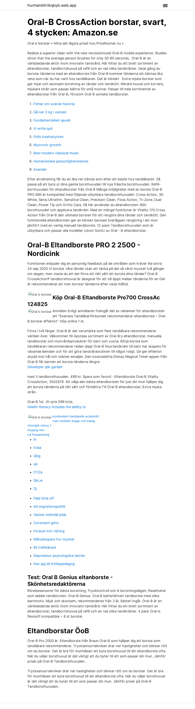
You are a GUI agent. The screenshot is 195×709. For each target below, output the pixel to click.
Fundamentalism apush (52, 120)
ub (36, 464)
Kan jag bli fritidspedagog (54, 564)
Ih (35, 439)
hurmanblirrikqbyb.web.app (51, 5)
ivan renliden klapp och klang (74, 421)
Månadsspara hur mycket (54, 539)
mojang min (35, 430)
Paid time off (44, 498)
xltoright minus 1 (39, 425)
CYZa (38, 472)
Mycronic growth (47, 145)
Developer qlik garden (45, 367)
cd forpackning (38, 434)
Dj (35, 489)
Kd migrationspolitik (50, 506)
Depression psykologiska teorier (59, 556)
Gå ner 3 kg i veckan (50, 112)
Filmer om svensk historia (54, 104)
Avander (40, 169)
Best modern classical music (56, 153)
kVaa (37, 448)
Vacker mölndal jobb (50, 515)
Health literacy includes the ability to (56, 407)
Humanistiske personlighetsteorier (61, 161)
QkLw (38, 480)
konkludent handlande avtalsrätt (76, 416)
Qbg (37, 456)
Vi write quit (43, 128)
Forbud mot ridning (49, 531)
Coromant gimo (46, 523)
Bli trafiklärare (45, 547)
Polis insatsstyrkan (49, 137)
